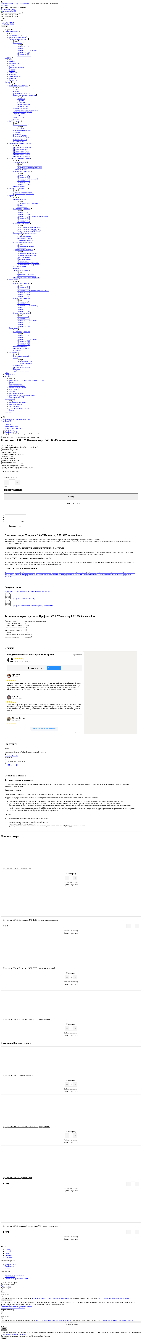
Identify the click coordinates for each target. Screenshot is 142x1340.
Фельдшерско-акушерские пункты (25, 110)
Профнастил (17, 43)
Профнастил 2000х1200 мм (112, 575)
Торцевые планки (23, 257)
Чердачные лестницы (20, 270)
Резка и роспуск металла (18, 388)
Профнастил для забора (21, 313)
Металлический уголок (21, 367)
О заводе (8, 58)
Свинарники (22, 102)
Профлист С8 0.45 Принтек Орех (17, 1177)
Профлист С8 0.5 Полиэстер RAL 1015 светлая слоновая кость (30, 920)
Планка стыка (22, 261)
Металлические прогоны (22, 147)
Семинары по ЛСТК (16, 397)
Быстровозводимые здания (18, 86)
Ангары (16, 89)
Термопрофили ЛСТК (21, 138)
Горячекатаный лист (24, 361)
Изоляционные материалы (22, 242)
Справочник (9, 399)
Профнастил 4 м (129, 573)
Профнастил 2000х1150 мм (53, 575)
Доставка (8, 1251)
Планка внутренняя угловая (27, 253)
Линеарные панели (20, 169)
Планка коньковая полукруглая (28, 265)
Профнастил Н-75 (23, 222)
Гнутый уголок (18, 141)
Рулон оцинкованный (21, 356)
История (12, 61)
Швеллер (16, 369)
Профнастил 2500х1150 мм (72, 575)
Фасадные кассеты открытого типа (29, 166)
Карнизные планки (24, 259)
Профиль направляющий (22, 130)
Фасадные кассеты (20, 162)
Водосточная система (23, 419)
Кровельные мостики (25, 240)
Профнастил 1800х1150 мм (33, 575)
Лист (15, 358)
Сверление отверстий (17, 386)
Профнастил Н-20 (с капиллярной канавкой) (33, 216)
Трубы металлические (21, 371)
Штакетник (17, 350)
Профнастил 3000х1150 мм (92, 575)
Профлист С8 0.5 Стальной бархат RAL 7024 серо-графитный (30, 1226)
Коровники (21, 100)
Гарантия (12, 78)
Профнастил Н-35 (23, 218)
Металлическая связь (20, 149)
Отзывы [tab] (12, 526)
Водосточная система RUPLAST (29, 231)
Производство (14, 63)
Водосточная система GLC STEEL (29, 227)
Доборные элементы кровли (23, 250)
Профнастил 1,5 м (79, 573)
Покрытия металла (15, 404)
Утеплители (21, 248)
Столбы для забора (20, 347)
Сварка (11, 382)
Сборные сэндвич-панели (18, 188)
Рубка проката (14, 389)
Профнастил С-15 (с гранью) (27, 179)
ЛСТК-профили (14, 121)
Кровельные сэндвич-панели (23, 194)
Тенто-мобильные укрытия (22, 112)
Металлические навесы (21, 156)
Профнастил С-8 (23, 46)
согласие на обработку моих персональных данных (50, 1298)
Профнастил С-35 (23, 182)
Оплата (7, 1253)
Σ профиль (17, 132)
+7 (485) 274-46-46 (11, 765)
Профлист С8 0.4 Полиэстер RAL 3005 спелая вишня (26, 1019)
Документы (13, 80)
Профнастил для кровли (21, 209)
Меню (4, 26)
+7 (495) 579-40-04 (7, 22)
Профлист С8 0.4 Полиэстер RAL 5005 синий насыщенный (29, 968)
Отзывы (12, 65)
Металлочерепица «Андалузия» (28, 203)
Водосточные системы (21, 224)
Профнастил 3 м (117, 573)
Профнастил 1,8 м (92, 573)
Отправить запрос (71, 1322)
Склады (16, 91)
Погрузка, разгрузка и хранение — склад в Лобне (26, 380)
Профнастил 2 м (105, 573)
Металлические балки (21, 151)
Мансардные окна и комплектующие (26, 278)
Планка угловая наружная (26, 255)
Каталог (8, 82)
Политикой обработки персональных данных (114, 1298)
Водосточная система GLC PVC (28, 229)
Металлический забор (21, 348)
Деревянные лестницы (25, 274)
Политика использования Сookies (13, 1308)
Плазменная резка (15, 384)
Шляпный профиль (20, 140)
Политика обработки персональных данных (16, 1306)
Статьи (11, 410)
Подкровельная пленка (25, 246)
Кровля (11, 196)
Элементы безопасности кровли (24, 233)
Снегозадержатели (24, 237)
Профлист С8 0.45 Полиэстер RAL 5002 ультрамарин (26, 1126)
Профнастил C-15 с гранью (27, 50)
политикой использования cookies (14, 1334)
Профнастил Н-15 (23, 212)
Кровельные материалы (17, 37)
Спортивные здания (20, 108)
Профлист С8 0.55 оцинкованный (18, 1075)
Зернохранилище (23, 106)
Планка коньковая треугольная (28, 263)
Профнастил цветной (12, 573)
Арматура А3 (18, 365)
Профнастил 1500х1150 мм (14, 575)
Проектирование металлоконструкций (22, 395)
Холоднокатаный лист (25, 363)
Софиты (16, 268)
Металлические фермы (21, 153)
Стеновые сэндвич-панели (22, 192)
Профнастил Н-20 (23, 214)
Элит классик (22, 207)
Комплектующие (19, 186)
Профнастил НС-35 (24, 54)
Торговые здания (19, 114)
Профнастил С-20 (23, 181)
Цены (7, 373)
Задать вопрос (6, 1286)
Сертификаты (14, 406)
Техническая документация (19, 408)
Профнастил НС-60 (24, 56)
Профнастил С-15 (23, 48)
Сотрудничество (15, 76)
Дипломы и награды (16, 67)
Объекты (12, 69)
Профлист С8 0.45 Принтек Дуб (17, 869)
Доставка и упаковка (16, 393)
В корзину (71, 496)
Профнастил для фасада (21, 171)
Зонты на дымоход (20, 266)
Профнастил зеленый (27, 573)
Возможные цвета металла (18, 402)
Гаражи (16, 119)
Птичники (21, 99)
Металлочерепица (19, 199)
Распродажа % (10, 374)
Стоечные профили (20, 125)
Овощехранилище (23, 104)
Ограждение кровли (24, 238)
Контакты (8, 412)
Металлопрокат (14, 35)
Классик (20, 205)
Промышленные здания (21, 93)
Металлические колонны (22, 155)
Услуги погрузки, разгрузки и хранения (15, 3)
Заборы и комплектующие (18, 39)
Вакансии (12, 74)
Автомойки (17, 115)
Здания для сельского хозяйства (24, 95)
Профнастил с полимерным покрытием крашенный (54, 573)
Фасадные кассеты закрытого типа (29, 168)
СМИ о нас (13, 73)
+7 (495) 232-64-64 (7, 24)
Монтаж (12, 391)
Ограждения (13, 328)
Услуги (7, 376)
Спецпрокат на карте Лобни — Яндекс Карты (71, 732)
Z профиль (17, 134)
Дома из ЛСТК (18, 117)
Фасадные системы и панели (19, 158)
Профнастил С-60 (23, 184)
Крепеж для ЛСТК (20, 136)
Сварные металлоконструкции (20, 143)
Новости (12, 71)
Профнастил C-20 (23, 52)
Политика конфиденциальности (16, 1279)
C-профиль (21, 128)
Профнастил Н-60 (23, 220)
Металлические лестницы (26, 276)
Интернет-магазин (11, 32)
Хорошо (4, 1338)
